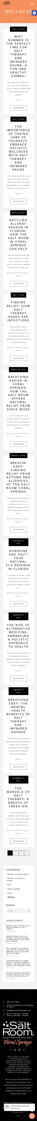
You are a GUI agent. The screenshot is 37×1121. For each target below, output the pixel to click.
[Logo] (6, 4)
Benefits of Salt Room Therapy (17, 273)
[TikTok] (24, 1050)
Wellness (18, 100)
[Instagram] (15, 1050)
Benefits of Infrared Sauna (18, 874)
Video (10, 893)
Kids (9, 885)
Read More (19, 108)
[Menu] (32, 4)
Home (14, 19)
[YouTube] (19, 1050)
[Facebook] (10, 1050)
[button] (34, 13)
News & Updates (14, 889)
